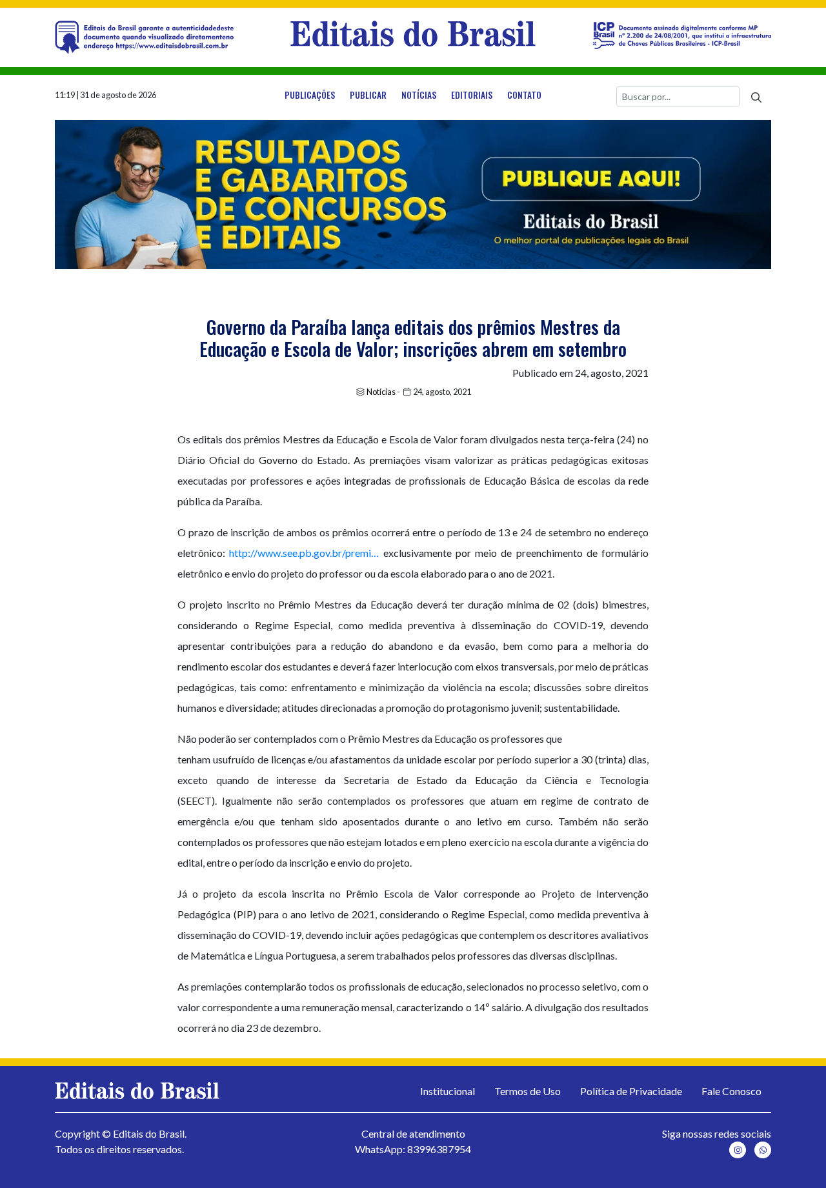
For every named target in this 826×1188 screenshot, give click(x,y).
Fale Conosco (731, 1091)
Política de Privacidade (631, 1091)
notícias (418, 94)
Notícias (381, 392)
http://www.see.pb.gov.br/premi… (304, 553)
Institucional (447, 1091)
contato (524, 94)
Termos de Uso (527, 1091)
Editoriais (471, 94)
